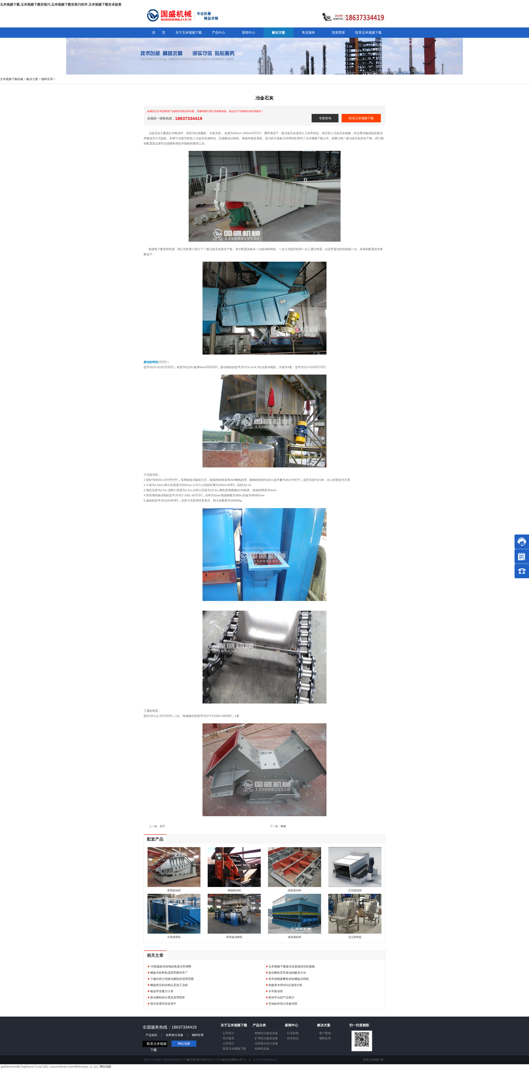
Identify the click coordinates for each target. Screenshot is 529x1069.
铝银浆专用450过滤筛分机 (285, 985)
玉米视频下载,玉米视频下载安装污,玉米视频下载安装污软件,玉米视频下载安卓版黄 (61, 4)
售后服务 (228, 1038)
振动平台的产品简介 (281, 997)
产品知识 (151, 1035)
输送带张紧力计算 (161, 991)
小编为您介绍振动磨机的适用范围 (172, 978)
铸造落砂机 (294, 937)
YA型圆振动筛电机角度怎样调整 (170, 966)
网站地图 (184, 1043)
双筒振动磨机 (234, 937)
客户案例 (325, 1033)
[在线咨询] (522, 541)
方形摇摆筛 (174, 937)
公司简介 (228, 1033)
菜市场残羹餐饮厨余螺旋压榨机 (288, 978)
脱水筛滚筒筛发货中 (163, 1003)
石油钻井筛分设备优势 (282, 1003)
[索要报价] (522, 556)
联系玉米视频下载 (361, 118)
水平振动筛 (275, 991)
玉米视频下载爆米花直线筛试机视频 (291, 966)
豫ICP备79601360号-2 (199, 1059)
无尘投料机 (355, 937)
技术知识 (293, 1038)
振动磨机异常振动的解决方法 (287, 972)
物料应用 (47, 79)
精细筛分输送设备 (266, 1033)
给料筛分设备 (174, 1035)
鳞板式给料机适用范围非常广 (169, 972)
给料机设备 (262, 1048)
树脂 (283, 826)
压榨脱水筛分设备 (266, 1043)
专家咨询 (325, 118)
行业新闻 (293, 1033)
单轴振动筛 (234, 890)
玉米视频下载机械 (11, 79)
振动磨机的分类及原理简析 (167, 997)
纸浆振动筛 (294, 890)
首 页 (158, 32)
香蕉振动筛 (174, 890)
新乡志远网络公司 (232, 1059)
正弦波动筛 (355, 890)
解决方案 (32, 79)
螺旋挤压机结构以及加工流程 (169, 985)
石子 (162, 826)
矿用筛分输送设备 (266, 1038)
